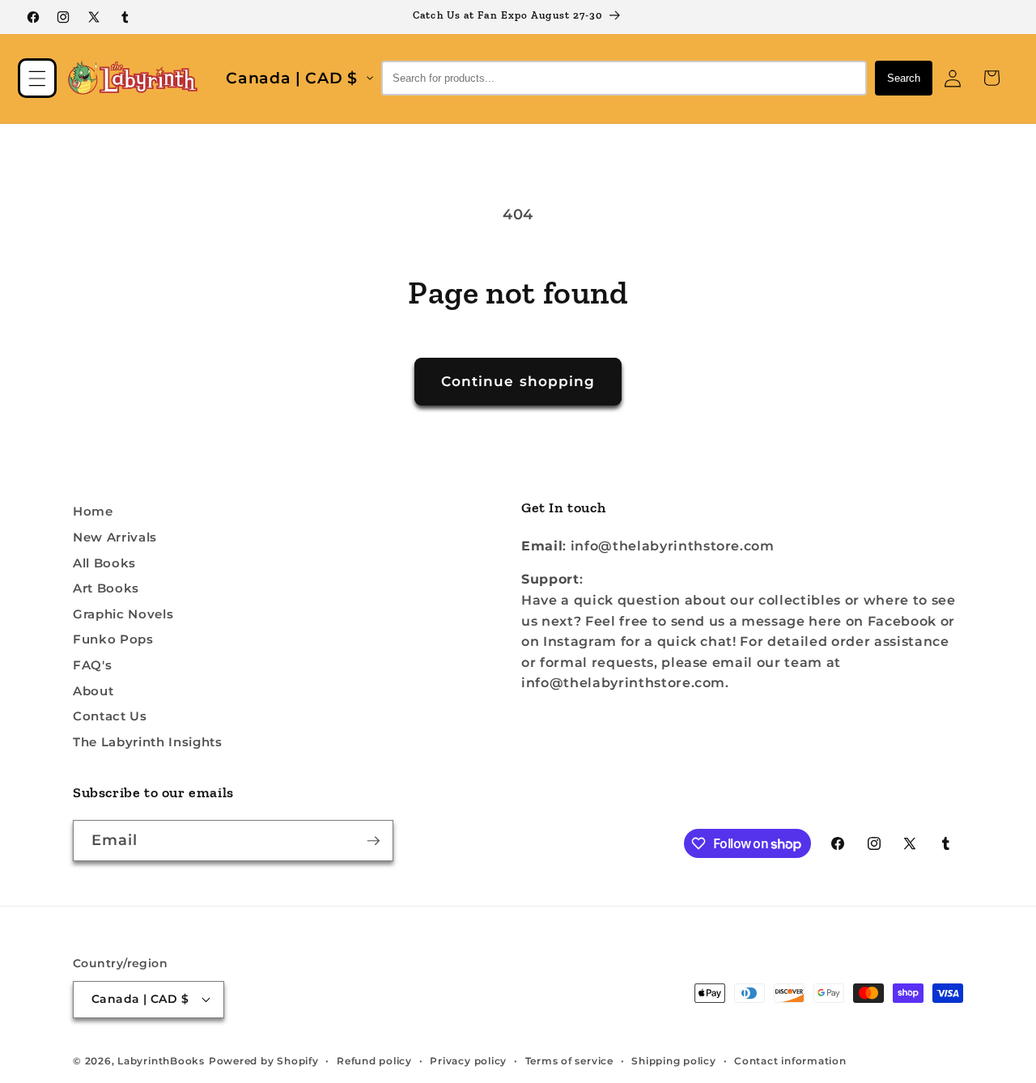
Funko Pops (113, 639)
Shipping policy (673, 1061)
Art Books (106, 588)
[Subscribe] (373, 841)
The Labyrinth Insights (148, 742)
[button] (37, 77)
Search (903, 78)
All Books (104, 563)
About (93, 691)
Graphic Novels (123, 614)
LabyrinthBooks (161, 1061)
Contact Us (110, 716)
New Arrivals (115, 537)
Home (93, 511)
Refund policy (374, 1061)
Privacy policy (468, 1061)
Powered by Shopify (264, 1061)
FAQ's (92, 665)
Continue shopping (518, 381)
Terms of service (569, 1061)
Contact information (790, 1061)
